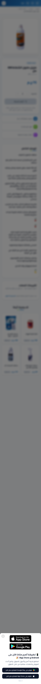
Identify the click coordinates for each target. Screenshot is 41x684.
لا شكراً (20, 681)
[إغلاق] (3, 636)
